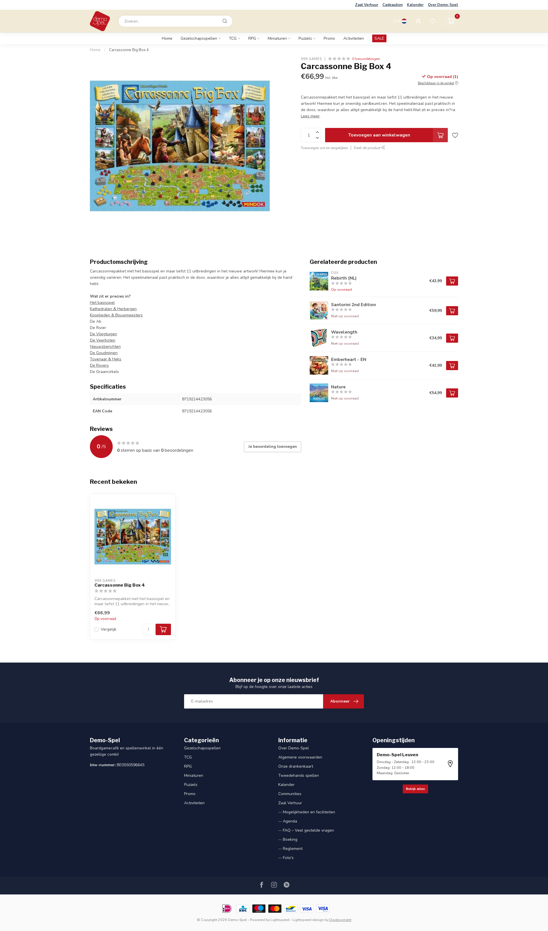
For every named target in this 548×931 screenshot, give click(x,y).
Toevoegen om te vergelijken (324, 147)
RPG (252, 38)
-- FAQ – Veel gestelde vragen (306, 830)
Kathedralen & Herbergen (113, 309)
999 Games (311, 58)
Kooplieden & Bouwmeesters (116, 315)
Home (167, 38)
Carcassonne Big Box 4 (129, 50)
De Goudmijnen (104, 353)
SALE (379, 38)
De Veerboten (102, 340)
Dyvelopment (340, 919)
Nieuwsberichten (105, 346)
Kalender (415, 4)
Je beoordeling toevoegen (272, 446)
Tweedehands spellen (298, 775)
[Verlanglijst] (432, 21)
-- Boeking (287, 839)
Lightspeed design (308, 919)
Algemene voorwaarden (300, 757)
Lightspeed (280, 919)
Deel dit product (367, 147)
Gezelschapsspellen (199, 38)
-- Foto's (286, 857)
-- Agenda (287, 821)
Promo (329, 38)
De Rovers (99, 365)
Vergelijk (108, 629)
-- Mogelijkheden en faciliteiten (306, 812)
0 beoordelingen (366, 58)
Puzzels (305, 38)
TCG (233, 38)
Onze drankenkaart (295, 766)
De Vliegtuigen (103, 334)
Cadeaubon (392, 4)
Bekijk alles (415, 788)
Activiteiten (353, 38)
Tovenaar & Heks (105, 359)
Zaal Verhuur (366, 4)
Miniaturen (277, 38)
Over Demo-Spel (443, 4)
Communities (289, 793)
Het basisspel (102, 302)
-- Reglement (290, 848)
